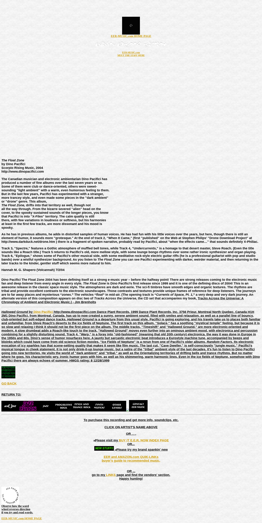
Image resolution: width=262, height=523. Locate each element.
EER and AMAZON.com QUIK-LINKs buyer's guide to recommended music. (131, 458)
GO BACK (9, 383)
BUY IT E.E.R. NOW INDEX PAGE (144, 440)
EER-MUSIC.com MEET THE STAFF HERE (131, 54)
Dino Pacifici (43, 312)
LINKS (111, 475)
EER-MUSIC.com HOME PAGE (131, 36)
